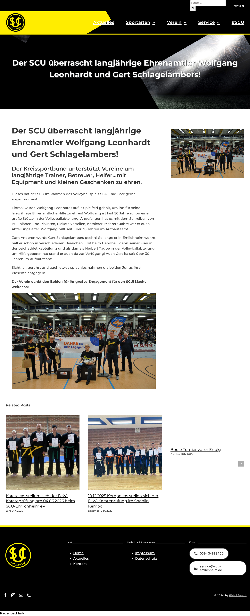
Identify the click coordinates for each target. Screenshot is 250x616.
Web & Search (237, 595)
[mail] (21, 595)
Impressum (145, 553)
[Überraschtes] (84, 294)
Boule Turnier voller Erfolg (196, 449)
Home (78, 553)
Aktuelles (81, 558)
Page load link (12, 613)
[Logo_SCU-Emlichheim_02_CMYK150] (15, 14)
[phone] (29, 595)
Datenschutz (146, 558)
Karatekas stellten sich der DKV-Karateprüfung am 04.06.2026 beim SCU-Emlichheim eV (40, 500)
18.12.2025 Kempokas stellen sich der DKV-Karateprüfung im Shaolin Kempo (123, 500)
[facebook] (5, 595)
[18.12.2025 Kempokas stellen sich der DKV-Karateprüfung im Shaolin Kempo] (137, 489)
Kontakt (80, 564)
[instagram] (13, 595)
